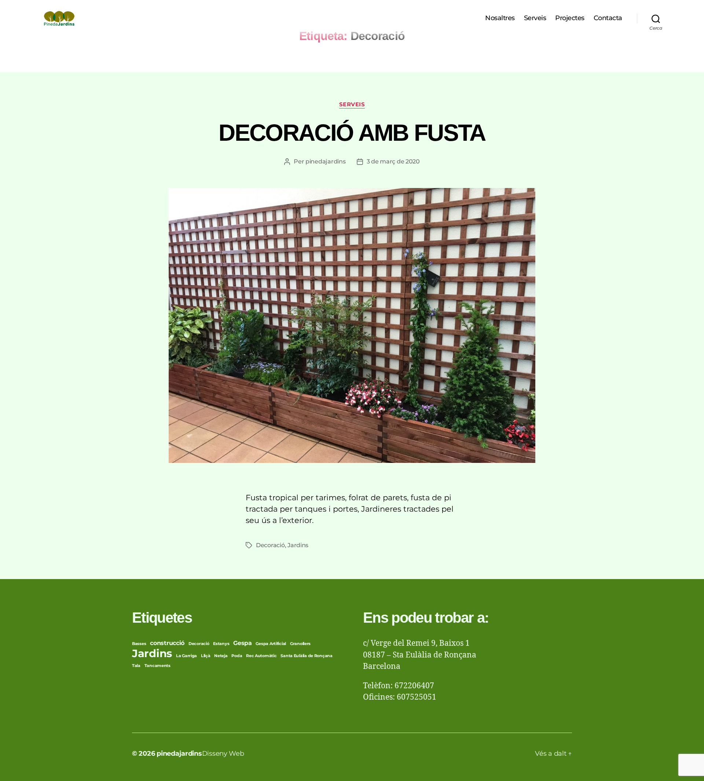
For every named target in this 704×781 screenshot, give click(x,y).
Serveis (535, 18)
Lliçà (205, 655)
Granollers (300, 643)
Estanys (221, 643)
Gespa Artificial (271, 643)
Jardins (297, 545)
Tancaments (157, 665)
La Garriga (186, 655)
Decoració (270, 545)
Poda (236, 655)
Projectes (569, 18)
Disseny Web (223, 753)
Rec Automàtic (261, 655)
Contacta (608, 18)
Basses (139, 643)
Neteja (220, 655)
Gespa (242, 643)
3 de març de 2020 (393, 161)
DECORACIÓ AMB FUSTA (352, 132)
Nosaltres (500, 18)
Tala (136, 665)
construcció (167, 643)
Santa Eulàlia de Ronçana (306, 655)
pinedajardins (325, 161)
